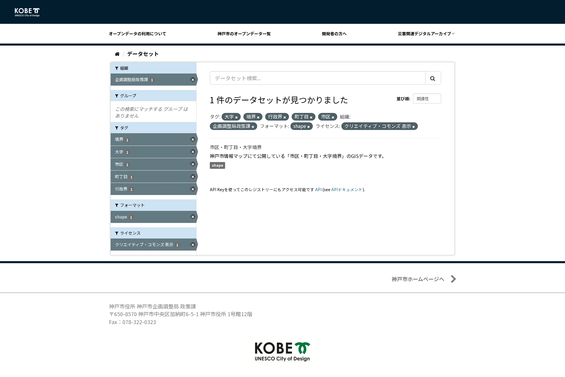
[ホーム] (117, 53)
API (318, 189)
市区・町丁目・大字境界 (236, 147)
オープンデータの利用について (137, 33)
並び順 (403, 98)
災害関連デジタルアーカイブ (424, 33)
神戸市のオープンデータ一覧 (244, 33)
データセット (143, 53)
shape (217, 165)
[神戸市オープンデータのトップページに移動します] (30, 12)
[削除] (236, 117)
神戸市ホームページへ (418, 279)
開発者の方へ (334, 33)
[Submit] (433, 78)
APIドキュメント (347, 189)
